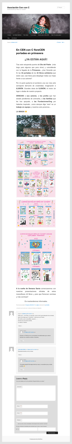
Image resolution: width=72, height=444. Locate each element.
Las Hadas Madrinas (17, 35)
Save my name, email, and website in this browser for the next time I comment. (32, 423)
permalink (47, 305)
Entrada (9, 35)
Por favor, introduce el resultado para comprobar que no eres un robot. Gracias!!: (31, 426)
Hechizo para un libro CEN (43, 35)
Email (19, 413)
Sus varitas (26, 35)
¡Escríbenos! (14, 38)
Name (19, 406)
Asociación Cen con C (18, 7)
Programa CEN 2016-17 (30, 305)
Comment (19, 386)
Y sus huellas (33, 35)
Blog (8, 38)
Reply (20, 325)
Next (63, 42)
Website (18, 420)
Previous (58, 42)
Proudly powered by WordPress (36, 439)
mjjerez (37, 305)
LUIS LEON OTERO (22, 349)
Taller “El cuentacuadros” (56, 35)
